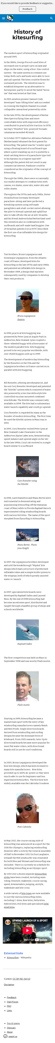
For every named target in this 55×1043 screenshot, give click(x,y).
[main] (27, 34)
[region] (27, 7)
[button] (3, 18)
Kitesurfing (13, 957)
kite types (27, 893)
